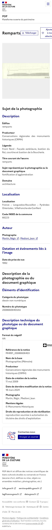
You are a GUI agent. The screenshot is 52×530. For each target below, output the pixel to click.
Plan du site (16, 512)
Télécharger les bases (13, 507)
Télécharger (30, 32)
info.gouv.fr (7, 488)
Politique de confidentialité (27, 518)
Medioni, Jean (27, 238)
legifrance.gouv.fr (10, 494)
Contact (32, 502)
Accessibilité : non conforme (13, 502)
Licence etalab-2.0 (33, 523)
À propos (44, 502)
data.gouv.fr (30, 494)
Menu (48, 4)
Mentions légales (8, 518)
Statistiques (31, 507)
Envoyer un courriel (29, 436)
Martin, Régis (9, 238)
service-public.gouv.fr (29, 488)
